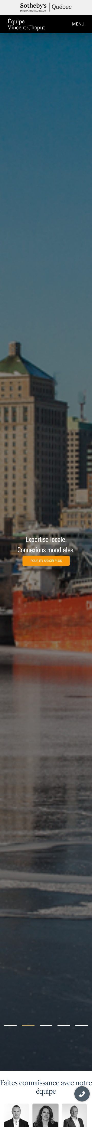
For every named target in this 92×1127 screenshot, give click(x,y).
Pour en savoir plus (46, 561)
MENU (78, 24)
